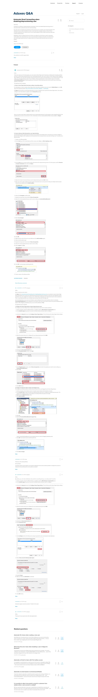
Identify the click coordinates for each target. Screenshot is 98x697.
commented (16, 52)
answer (17, 47)
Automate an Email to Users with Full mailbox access (28, 660)
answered (19, 70)
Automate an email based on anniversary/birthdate (28, 671)
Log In (82, 13)
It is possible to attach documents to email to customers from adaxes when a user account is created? (30, 684)
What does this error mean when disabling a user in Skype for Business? (31, 647)
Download (52, 3)
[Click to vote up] (52, 52)
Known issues (71, 32)
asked (15, 43)
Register (78, 13)
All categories (70, 26)
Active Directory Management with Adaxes (76, 29)
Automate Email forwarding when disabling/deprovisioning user (34, 294)
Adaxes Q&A (23, 13)
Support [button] (74, 3)
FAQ (70, 30)
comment (25, 47)
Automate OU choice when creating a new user (27, 635)
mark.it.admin (23, 655)
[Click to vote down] (52, 53)
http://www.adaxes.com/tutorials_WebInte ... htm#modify (37, 88)
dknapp (22, 691)
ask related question (18, 278)
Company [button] (81, 3)
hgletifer (22, 666)
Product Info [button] (59, 3)
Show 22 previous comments (21, 283)
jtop (21, 641)
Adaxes (17, 3)
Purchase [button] (67, 3)
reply (15, 57)
